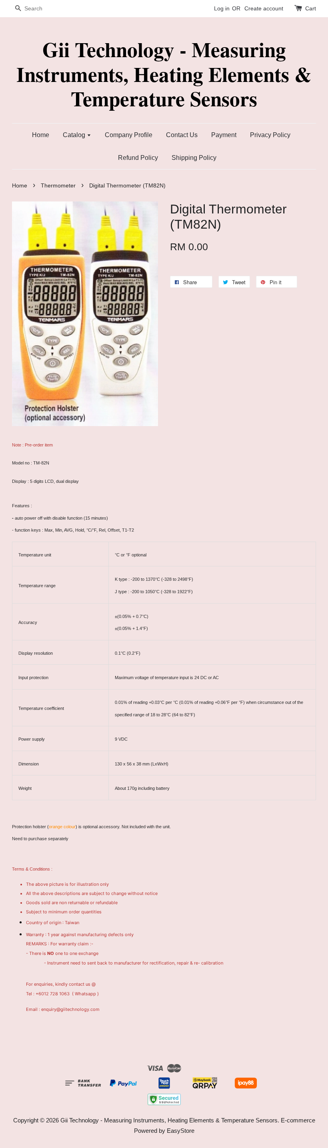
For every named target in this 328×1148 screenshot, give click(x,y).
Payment (223, 135)
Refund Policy (138, 157)
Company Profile (128, 135)
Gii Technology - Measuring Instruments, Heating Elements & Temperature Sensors (164, 74)
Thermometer (58, 186)
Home (40, 135)
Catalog (75, 135)
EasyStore (180, 1130)
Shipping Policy (194, 157)
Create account (263, 8)
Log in (222, 8)
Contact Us (182, 135)
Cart (310, 8)
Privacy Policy (270, 135)
